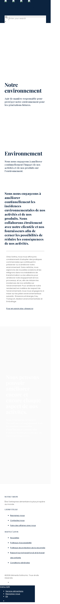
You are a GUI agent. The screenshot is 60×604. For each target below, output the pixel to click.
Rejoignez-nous (13, 594)
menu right (5, 586)
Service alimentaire (14, 591)
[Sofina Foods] (20, 7)
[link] (5, 21)
